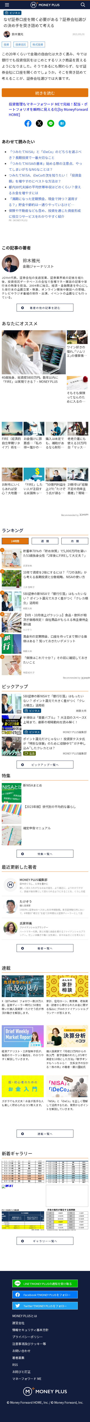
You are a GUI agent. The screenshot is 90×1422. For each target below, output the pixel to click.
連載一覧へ (45, 1134)
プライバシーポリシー (27, 1337)
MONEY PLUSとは (24, 1316)
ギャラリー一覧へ (45, 1241)
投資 (6, 44)
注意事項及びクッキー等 (29, 1344)
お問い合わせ (21, 1351)
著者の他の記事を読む (45, 308)
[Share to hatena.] (62, 123)
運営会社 (18, 1323)
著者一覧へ (45, 948)
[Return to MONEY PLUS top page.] (45, 4)
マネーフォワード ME (27, 1378)
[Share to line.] (50, 123)
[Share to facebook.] (27, 123)
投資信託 (21, 44)
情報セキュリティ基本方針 (30, 1330)
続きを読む (45, 93)
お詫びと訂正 (21, 1371)
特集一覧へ (45, 854)
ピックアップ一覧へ (45, 764)
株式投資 (38, 44)
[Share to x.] (39, 123)
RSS (15, 1364)
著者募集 (18, 1358)
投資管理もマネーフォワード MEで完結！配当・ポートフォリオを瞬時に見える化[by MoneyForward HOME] (48, 109)
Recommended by (70, 515)
